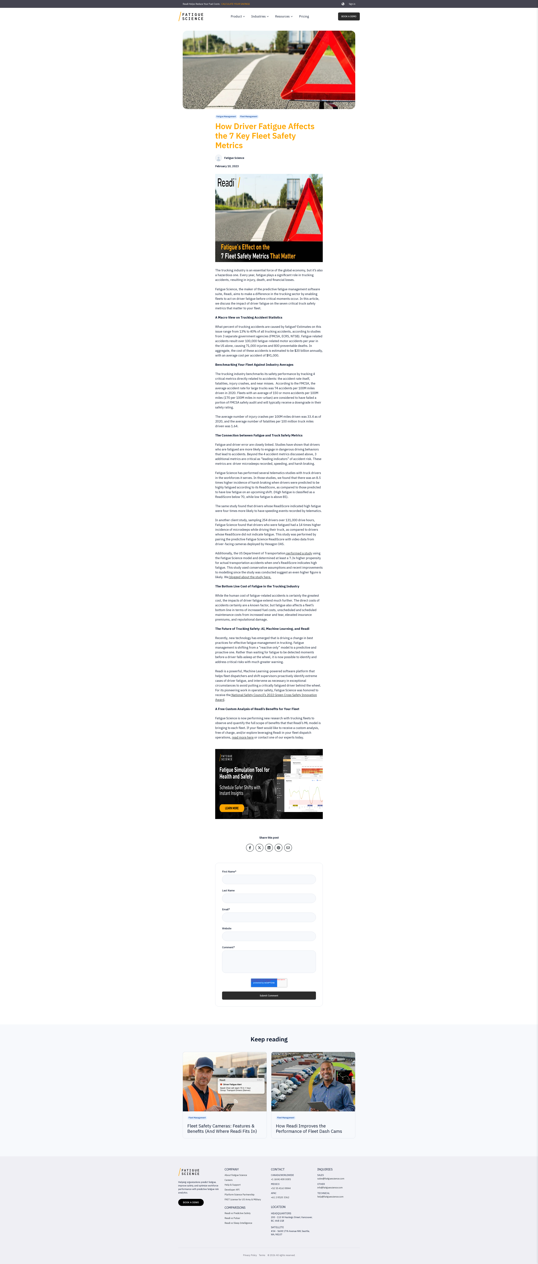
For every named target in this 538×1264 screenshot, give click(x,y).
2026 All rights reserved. (282, 1255)
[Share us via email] (288, 848)
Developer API (232, 1189)
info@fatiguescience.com (330, 1187)
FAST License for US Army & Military (243, 1199)
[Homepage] (190, 16)
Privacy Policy (250, 1255)
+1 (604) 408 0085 (281, 1179)
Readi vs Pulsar (232, 1218)
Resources (282, 16)
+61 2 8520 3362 (280, 1197)
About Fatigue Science (236, 1175)
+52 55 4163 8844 (281, 1188)
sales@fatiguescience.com (330, 1178)
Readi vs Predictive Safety (238, 1213)
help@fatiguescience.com (330, 1196)
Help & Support (233, 1184)
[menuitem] (237, 16)
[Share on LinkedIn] (269, 848)
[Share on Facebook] (250, 848)
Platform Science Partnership (239, 1194)
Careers (229, 1180)
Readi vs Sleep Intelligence (238, 1223)
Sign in (352, 4)
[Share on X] (259, 848)
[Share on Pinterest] (278, 848)
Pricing (304, 16)
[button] (343, 3)
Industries (258, 16)
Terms (262, 1255)
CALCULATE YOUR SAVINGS (235, 4)
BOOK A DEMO (348, 16)
